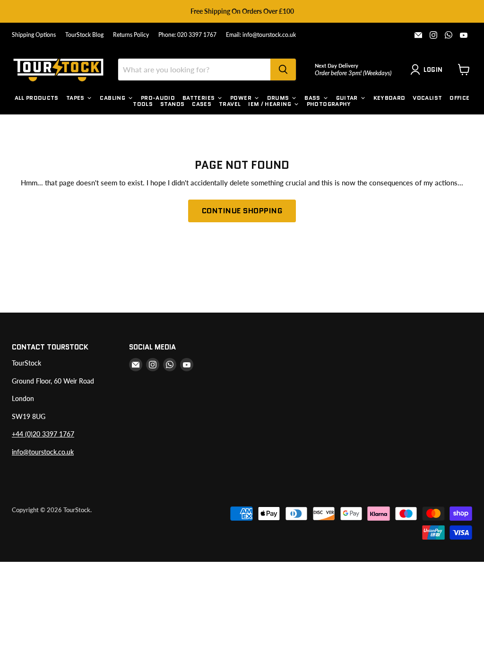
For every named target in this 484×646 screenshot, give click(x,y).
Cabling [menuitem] (112, 98)
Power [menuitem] (240, 98)
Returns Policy (131, 35)
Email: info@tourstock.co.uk (261, 35)
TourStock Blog (84, 35)
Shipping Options (34, 35)
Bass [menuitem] (312, 98)
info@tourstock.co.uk (43, 452)
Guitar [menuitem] (347, 98)
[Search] (283, 69)
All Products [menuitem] (37, 98)
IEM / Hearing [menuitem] (269, 104)
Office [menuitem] (459, 98)
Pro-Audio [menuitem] (158, 98)
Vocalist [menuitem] (427, 98)
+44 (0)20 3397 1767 (43, 434)
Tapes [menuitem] (75, 98)
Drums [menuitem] (278, 98)
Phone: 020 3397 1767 (187, 35)
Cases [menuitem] (201, 104)
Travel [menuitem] (230, 104)
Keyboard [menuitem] (389, 98)
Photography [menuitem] (329, 104)
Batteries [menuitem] (198, 98)
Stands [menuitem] (172, 104)
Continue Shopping (242, 210)
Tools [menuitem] (143, 104)
